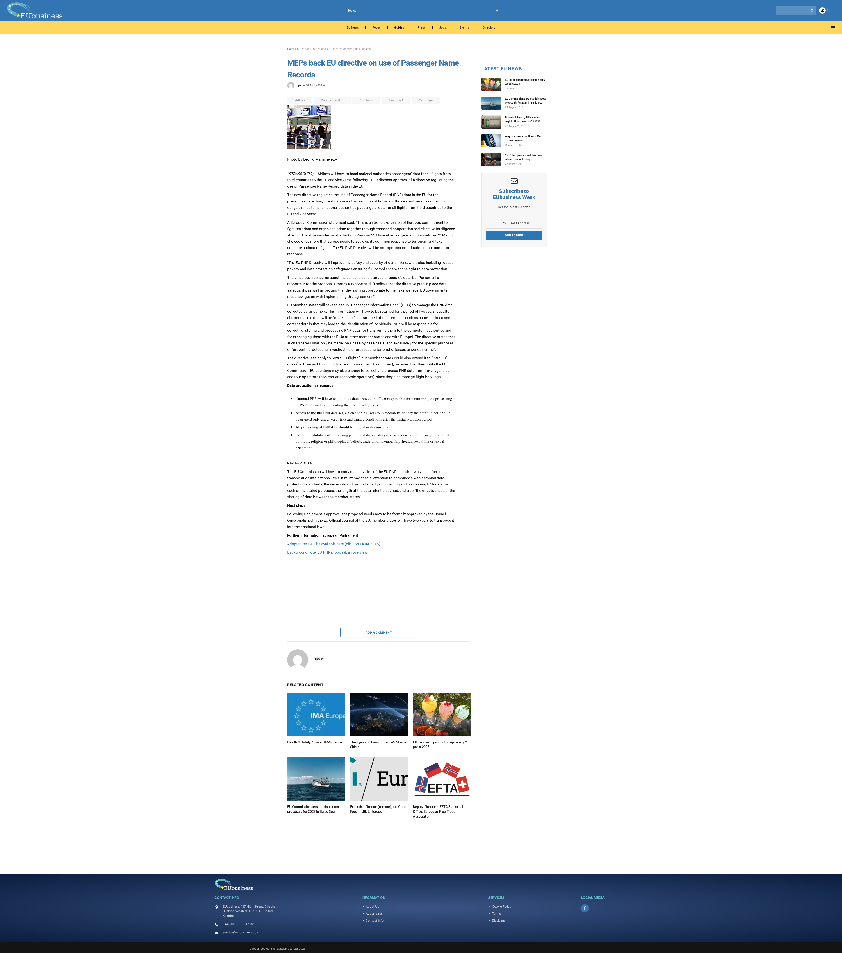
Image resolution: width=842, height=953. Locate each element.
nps (299, 85)
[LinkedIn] (272, 139)
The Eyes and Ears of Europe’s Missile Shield (378, 744)
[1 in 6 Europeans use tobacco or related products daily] (493, 159)
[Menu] (833, 28)
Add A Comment (379, 632)
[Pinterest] (272, 149)
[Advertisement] (320, 582)
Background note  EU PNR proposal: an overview (327, 552)
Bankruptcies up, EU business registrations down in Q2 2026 (522, 119)
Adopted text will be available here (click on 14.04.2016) (333, 544)
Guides (399, 27)
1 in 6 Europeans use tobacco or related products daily (524, 157)
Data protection (332, 100)
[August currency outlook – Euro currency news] (493, 140)
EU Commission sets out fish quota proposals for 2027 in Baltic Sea (313, 809)
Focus (376, 27)
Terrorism (426, 100)
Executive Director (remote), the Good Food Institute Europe (378, 809)
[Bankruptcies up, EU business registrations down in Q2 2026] (493, 122)
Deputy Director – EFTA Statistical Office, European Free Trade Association (438, 812)
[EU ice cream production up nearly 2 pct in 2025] (442, 714)
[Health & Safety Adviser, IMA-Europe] (316, 714)
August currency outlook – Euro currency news (523, 138)
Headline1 (396, 100)
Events (464, 27)
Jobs (442, 27)
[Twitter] (272, 129)
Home (290, 48)
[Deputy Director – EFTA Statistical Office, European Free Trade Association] (442, 779)
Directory (489, 27)
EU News (353, 27)
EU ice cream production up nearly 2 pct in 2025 (440, 744)
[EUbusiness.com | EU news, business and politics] (35, 10)
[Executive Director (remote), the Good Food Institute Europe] (379, 779)
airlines (300, 100)
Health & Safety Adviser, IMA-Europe (314, 742)
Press (422, 27)
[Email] (272, 159)
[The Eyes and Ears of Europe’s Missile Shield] (379, 714)
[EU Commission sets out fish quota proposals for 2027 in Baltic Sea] (316, 779)
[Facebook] (272, 119)
